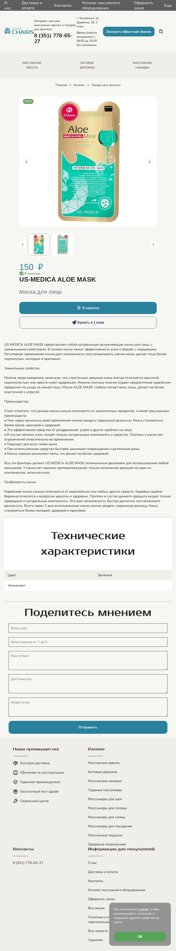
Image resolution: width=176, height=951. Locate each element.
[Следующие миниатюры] (153, 244)
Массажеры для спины (106, 817)
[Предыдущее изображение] (26, 162)
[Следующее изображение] (149, 162)
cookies (143, 909)
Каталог (79, 85)
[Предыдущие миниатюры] (22, 244)
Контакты (62, 5)
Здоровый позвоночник (107, 844)
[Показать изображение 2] (62, 244)
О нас (7, 5)
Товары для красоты (105, 85)
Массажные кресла (104, 762)
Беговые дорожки (102, 772)
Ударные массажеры (105, 790)
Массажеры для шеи (105, 799)
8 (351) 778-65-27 (28, 862)
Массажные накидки (104, 781)
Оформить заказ (143, 5)
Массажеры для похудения (110, 826)
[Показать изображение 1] (38, 244)
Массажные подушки (105, 835)
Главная (61, 85)
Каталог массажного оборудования (101, 5)
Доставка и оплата (32, 5)
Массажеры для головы (107, 808)
